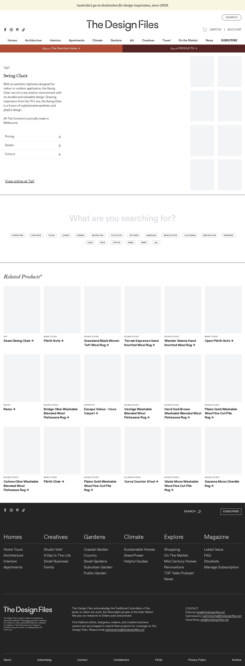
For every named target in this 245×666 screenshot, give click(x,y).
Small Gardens (95, 561)
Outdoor (116, 235)
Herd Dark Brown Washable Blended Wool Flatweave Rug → (182, 413)
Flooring (190, 235)
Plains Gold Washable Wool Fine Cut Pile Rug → (221, 413)
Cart (215, 30)
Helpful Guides (136, 561)
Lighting (36, 235)
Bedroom (97, 235)
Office (116, 242)
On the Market (188, 40)
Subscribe (229, 40)
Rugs (52, 235)
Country (90, 555)
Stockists (211, 561)
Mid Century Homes (180, 561)
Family (49, 567)
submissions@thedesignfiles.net (124, 630)
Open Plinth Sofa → (219, 341)
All (156, 242)
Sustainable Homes (139, 549)
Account (234, 30)
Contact (82, 660)
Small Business (56, 561)
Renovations (174, 567)
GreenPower (133, 555)
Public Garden (95, 573)
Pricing (9, 136)
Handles (151, 235)
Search (232, 17)
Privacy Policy (197, 660)
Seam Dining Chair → (19, 341)
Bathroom (209, 235)
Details (9, 145)
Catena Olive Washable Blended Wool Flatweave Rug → (21, 486)
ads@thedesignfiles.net (214, 620)
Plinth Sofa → (53, 341)
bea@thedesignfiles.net (210, 612)
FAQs (158, 660)
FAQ (207, 555)
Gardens (116, 40)
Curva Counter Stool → (141, 482)
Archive (236, 660)
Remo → (9, 409)
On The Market (176, 555)
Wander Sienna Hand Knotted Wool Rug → (180, 343)
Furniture (17, 235)
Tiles (90, 242)
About (7, 660)
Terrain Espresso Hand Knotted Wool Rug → (141, 343)
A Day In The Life (57, 555)
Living (65, 235)
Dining (80, 235)
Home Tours (13, 549)
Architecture (33, 40)
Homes (12, 40)
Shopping (172, 549)
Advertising (44, 660)
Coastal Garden (96, 549)
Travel (166, 40)
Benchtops (170, 235)
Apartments (76, 40)
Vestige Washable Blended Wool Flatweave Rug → (138, 413)
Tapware (228, 235)
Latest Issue (213, 549)
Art (132, 40)
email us (29, 620)
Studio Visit (53, 549)
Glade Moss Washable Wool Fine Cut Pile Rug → (181, 486)
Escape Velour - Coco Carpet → (100, 411)
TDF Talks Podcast (179, 573)
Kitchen (134, 235)
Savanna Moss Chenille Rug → (222, 484)
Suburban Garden (98, 567)
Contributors (121, 660)
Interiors (55, 40)
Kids (102, 242)
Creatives (148, 40)
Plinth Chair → (54, 482)
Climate (98, 40)
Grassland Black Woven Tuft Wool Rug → (101, 343)
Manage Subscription (221, 567)
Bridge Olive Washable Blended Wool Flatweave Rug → (60, 413)
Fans (130, 242)
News (209, 40)
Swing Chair (15, 76)
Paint (144, 242)
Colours (10, 154)
